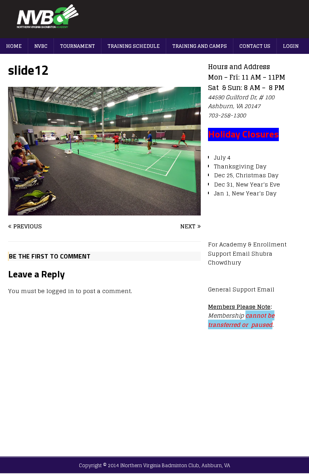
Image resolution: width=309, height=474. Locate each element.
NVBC (40, 46)
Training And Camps (199, 46)
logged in (60, 291)
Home (14, 46)
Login (291, 46)
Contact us (254, 46)
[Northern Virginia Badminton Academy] (154, 34)
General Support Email (241, 289)
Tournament (77, 46)
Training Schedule (133, 46)
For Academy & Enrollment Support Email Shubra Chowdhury (247, 253)
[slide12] (104, 210)
